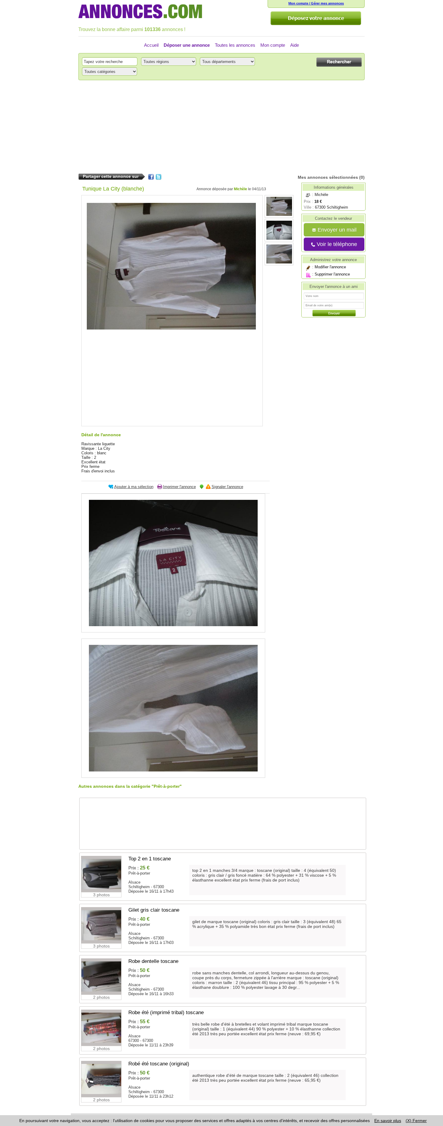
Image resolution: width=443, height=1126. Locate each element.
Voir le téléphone (336, 244)
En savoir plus (387, 1120)
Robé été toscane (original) (158, 1064)
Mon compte (272, 45)
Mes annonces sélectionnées (328, 177)
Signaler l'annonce (227, 486)
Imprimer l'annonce (179, 486)
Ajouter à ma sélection (133, 486)
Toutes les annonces (235, 45)
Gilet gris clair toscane (153, 910)
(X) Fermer (416, 1120)
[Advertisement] (221, 127)
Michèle (240, 189)
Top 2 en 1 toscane (149, 859)
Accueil (151, 45)
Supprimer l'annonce (332, 274)
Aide (294, 45)
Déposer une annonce (187, 45)
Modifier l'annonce (330, 267)
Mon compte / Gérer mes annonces (316, 3)
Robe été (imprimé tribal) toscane (166, 1012)
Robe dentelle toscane (153, 961)
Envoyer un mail (336, 230)
